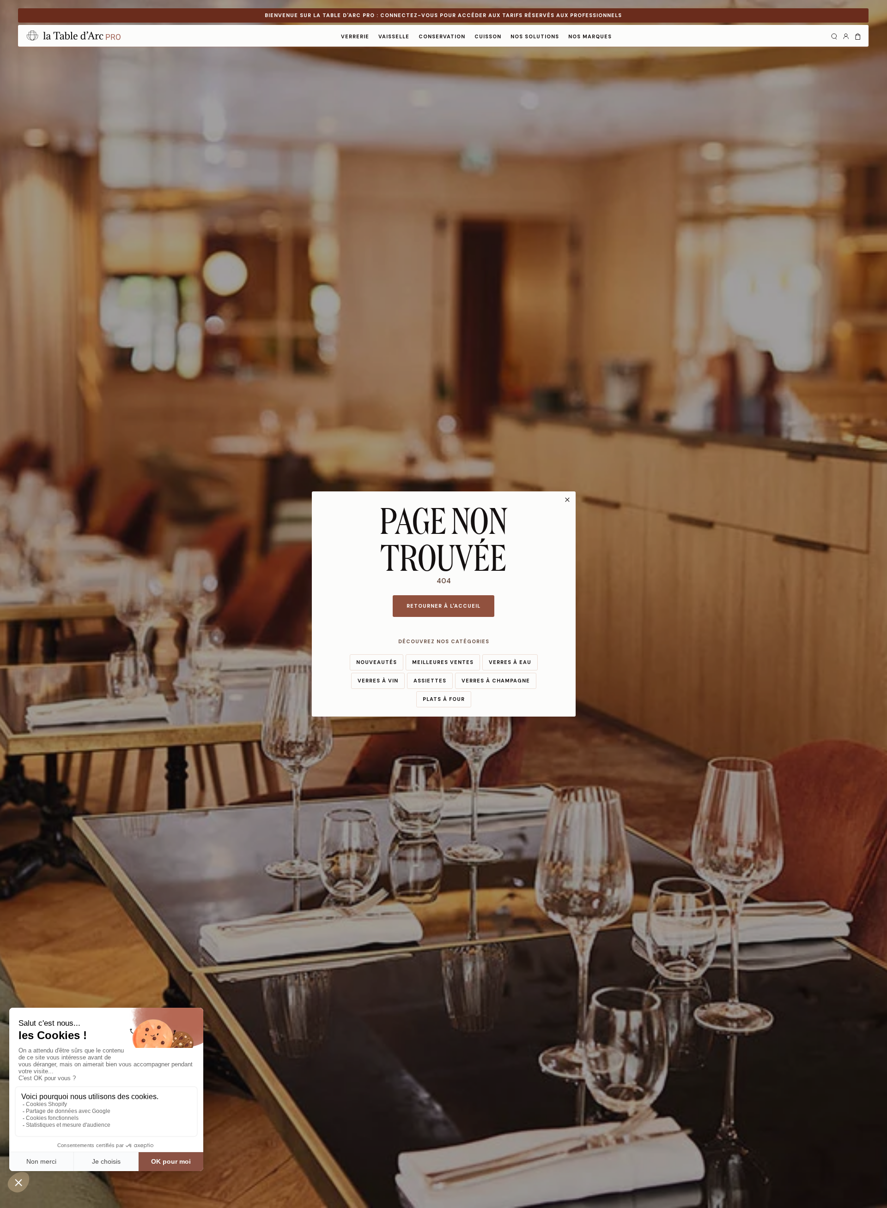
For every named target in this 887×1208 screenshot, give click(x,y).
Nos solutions (534, 36)
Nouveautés (376, 662)
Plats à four (444, 699)
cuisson (487, 36)
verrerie (355, 36)
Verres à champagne (496, 680)
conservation (442, 36)
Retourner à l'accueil (443, 606)
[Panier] (858, 35)
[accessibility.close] (567, 499)
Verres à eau (510, 662)
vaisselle (393, 36)
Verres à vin (378, 680)
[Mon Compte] (846, 35)
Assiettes (429, 680)
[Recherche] (834, 35)
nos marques (590, 36)
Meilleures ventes (443, 662)
